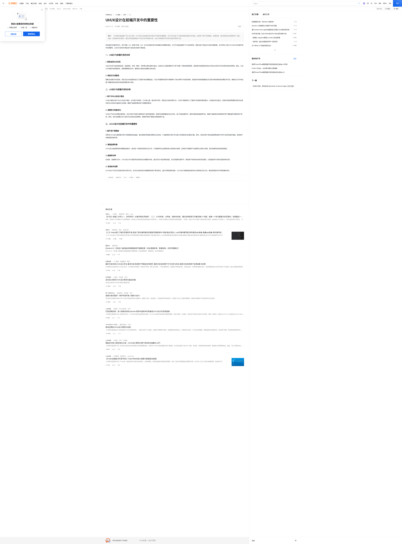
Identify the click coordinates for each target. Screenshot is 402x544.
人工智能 (117, 15)
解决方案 (34, 3)
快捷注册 (13, 34)
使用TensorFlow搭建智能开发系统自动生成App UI (268, 72)
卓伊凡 (108, 230)
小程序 (115, 277)
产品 (27, 3)
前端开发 (118, 177)
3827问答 (152, 540)
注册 (390, 3)
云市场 (51, 3)
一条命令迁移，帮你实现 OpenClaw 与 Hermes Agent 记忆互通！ (273, 86)
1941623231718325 (119, 540)
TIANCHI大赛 (66, 9)
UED (125, 177)
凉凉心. (108, 214)
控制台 (385, 3)
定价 (45, 3)
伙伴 (56, 3)
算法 (127, 214)
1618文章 (142, 540)
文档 (375, 3)
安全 (120, 230)
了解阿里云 (69, 3)
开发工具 (126, 230)
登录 (397, 3)
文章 (124, 15)
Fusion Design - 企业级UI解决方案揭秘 (264, 68)
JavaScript (130, 356)
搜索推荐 (123, 261)
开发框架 (116, 356)
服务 (61, 3)
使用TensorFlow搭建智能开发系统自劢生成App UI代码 (269, 64)
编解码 (138, 177)
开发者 (131, 177)
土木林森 (108, 309)
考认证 (59, 9)
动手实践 (45, 9)
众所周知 (108, 277)
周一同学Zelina (110, 293)
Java (131, 214)
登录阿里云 (31, 34)
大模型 (21, 3)
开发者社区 (109, 15)
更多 (295, 59)
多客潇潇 (108, 261)
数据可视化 (123, 324)
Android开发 (122, 309)
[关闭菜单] (3, 3)
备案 (380, 3)
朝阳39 (108, 246)
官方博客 (52, 9)
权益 (40, 3)
